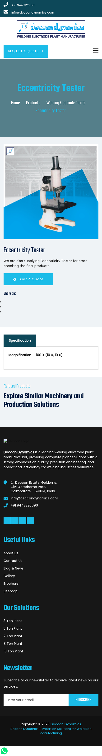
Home (15, 103)
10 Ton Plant (13, 651)
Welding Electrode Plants (66, 103)
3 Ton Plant (13, 620)
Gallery (9, 576)
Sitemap (11, 591)
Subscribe (83, 700)
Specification (20, 340)
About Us (11, 553)
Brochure (11, 583)
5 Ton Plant (13, 628)
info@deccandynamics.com (32, 12)
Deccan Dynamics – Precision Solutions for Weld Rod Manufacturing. (51, 731)
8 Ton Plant (13, 643)
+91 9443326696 (23, 5)
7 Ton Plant (13, 636)
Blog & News (13, 568)
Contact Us (13, 560)
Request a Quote (23, 51)
